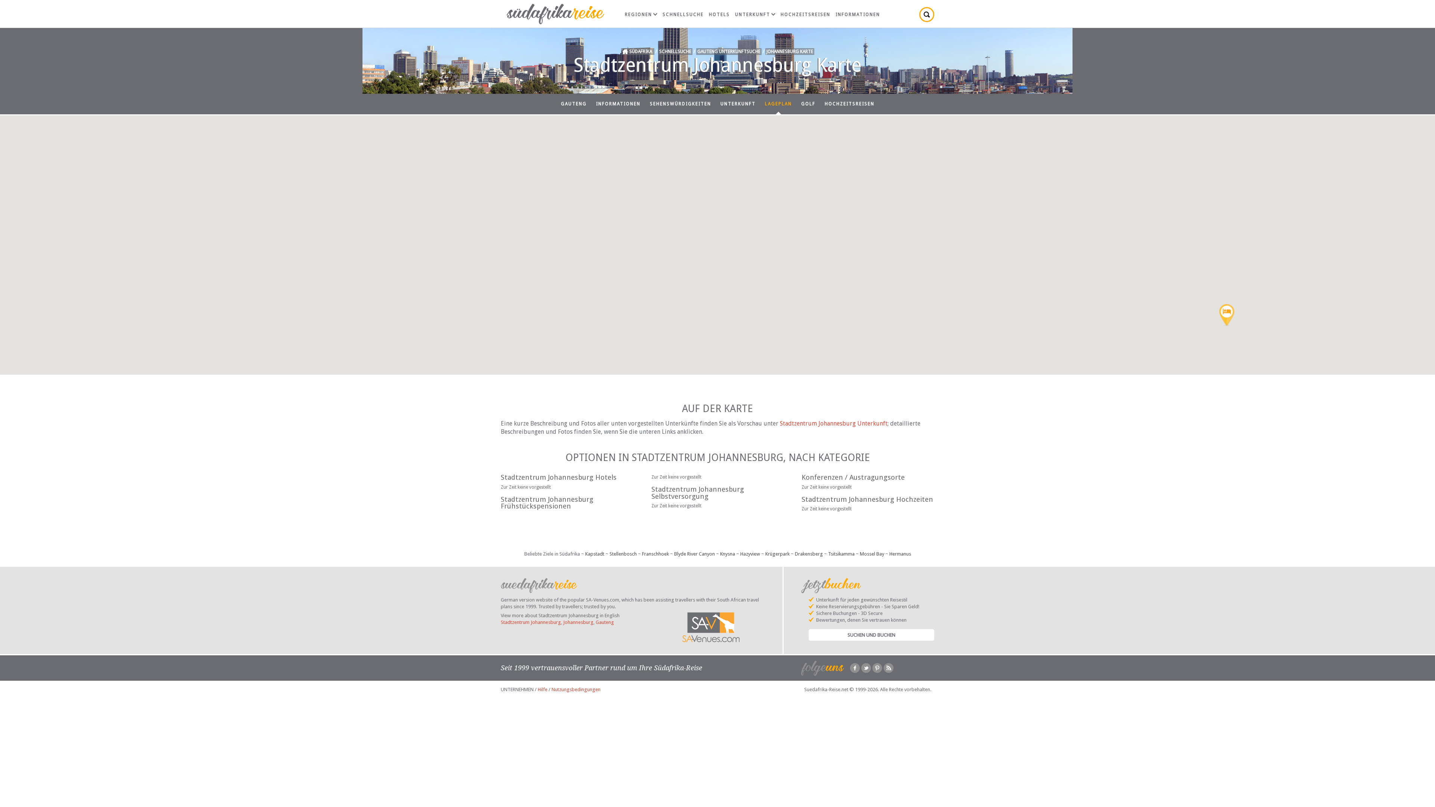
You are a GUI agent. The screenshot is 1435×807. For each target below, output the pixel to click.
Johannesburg (578, 622)
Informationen (858, 14)
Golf (808, 103)
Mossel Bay (872, 554)
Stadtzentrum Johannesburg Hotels (559, 477)
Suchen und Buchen (871, 635)
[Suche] (926, 14)
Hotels (719, 14)
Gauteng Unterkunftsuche (728, 51)
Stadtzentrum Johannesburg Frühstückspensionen (547, 502)
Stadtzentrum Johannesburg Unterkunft (834, 423)
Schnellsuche (683, 14)
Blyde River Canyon (694, 554)
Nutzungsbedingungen (576, 689)
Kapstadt (594, 554)
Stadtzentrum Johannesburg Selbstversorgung (697, 492)
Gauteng (574, 103)
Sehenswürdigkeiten (680, 103)
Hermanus (900, 554)
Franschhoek (655, 554)
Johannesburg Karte (789, 51)
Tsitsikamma (841, 554)
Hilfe (542, 689)
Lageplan (778, 103)
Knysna (727, 554)
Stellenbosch (623, 554)
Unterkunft (752, 14)
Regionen (638, 14)
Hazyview (750, 554)
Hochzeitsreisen (805, 14)
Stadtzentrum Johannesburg (531, 622)
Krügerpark (777, 554)
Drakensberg (809, 554)
